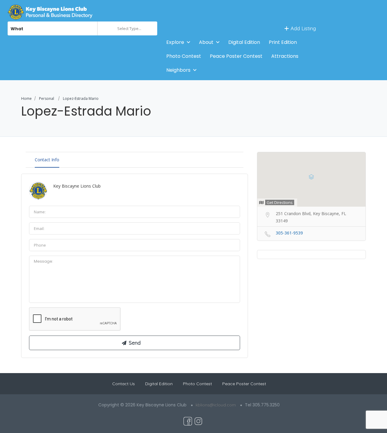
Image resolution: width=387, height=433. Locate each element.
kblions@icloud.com (216, 405)
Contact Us (123, 383)
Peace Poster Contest (236, 56)
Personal (46, 98)
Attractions (284, 56)
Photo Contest (183, 56)
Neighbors (178, 70)
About (206, 42)
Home (26, 98)
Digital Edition (244, 42)
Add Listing (302, 28)
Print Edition (283, 42)
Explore (175, 42)
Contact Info (47, 159)
